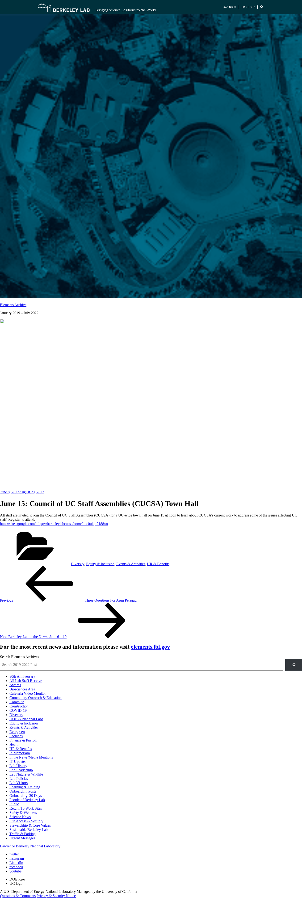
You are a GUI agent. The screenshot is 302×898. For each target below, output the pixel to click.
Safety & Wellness (23, 813)
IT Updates (17, 761)
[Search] (293, 665)
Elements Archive (13, 305)
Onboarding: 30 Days (25, 796)
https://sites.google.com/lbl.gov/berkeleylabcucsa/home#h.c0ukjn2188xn (54, 524)
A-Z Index (229, 7)
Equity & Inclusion (100, 564)
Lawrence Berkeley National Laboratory (30, 846)
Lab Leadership (21, 770)
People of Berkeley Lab (27, 800)
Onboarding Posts (22, 791)
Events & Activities (130, 564)
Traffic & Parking (22, 834)
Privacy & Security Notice (56, 896)
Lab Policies (18, 779)
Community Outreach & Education (35, 698)
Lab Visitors (18, 783)
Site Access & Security (26, 821)
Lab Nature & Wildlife (26, 774)
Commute (16, 702)
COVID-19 (18, 710)
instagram (16, 858)
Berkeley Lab (64, 7)
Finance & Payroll (23, 740)
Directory (248, 7)
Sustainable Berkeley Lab (28, 830)
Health (14, 744)
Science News (20, 817)
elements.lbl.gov (150, 647)
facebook (16, 867)
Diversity (77, 564)
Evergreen (17, 732)
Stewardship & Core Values (30, 825)
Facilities (16, 736)
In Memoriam (19, 753)
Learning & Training (24, 787)
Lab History (18, 766)
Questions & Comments (18, 896)
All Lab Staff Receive (25, 681)
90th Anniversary (22, 676)
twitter (14, 854)
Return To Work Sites (25, 808)
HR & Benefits (158, 564)
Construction (19, 706)
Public (14, 804)
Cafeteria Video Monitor (27, 693)
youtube (15, 871)
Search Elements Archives (19, 657)
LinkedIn (16, 863)
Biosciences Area (22, 689)
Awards (15, 685)
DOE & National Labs (26, 719)
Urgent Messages (22, 838)
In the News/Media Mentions (31, 757)
